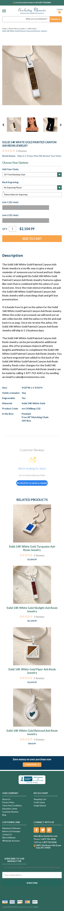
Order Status (39, 802)
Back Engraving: (10, 182)
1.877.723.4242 (44, 2)
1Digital (35, 907)
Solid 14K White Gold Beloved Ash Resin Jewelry (32, 732)
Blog (4, 815)
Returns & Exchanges (11, 831)
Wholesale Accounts (11, 841)
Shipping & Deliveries (11, 828)
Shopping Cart (40, 799)
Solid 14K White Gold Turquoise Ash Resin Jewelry (32, 548)
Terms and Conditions (12, 805)
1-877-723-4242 (48, 839)
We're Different (8, 837)
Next (60, 124)
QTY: (4, 229)
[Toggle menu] (4, 10)
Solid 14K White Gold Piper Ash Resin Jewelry (32, 671)
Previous (3, 124)
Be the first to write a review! (32, 483)
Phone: (37, 839)
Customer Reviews (10, 812)
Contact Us (7, 834)
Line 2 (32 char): (10, 215)
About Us (6, 799)
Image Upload (40, 805)
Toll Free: (38, 842)
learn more (30, 764)
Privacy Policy (8, 802)
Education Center (9, 808)
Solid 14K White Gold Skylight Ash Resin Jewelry (32, 609)
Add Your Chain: (10, 169)
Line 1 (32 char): (10, 202)
